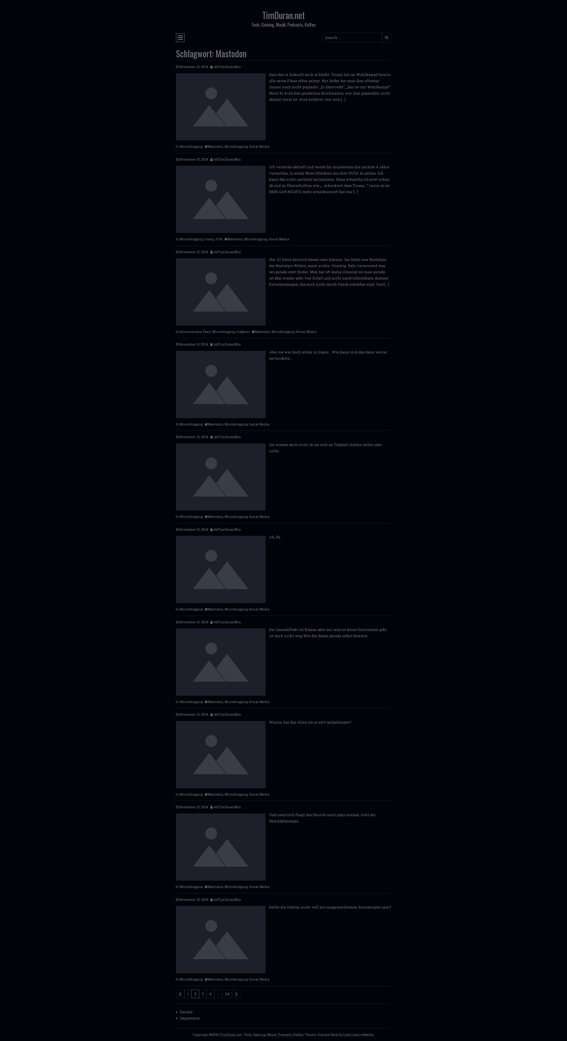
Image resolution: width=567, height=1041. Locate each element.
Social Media (259, 146)
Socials (186, 1012)
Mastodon (215, 146)
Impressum (190, 1018)
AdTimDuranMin (227, 67)
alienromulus (191, 332)
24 (227, 993)
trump (209, 239)
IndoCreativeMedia (358, 1035)
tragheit (243, 332)
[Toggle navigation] (180, 37)
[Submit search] (386, 37)
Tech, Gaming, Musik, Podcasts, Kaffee (274, 1035)
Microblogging (191, 146)
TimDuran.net (283, 15)
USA (219, 239)
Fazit (207, 332)
